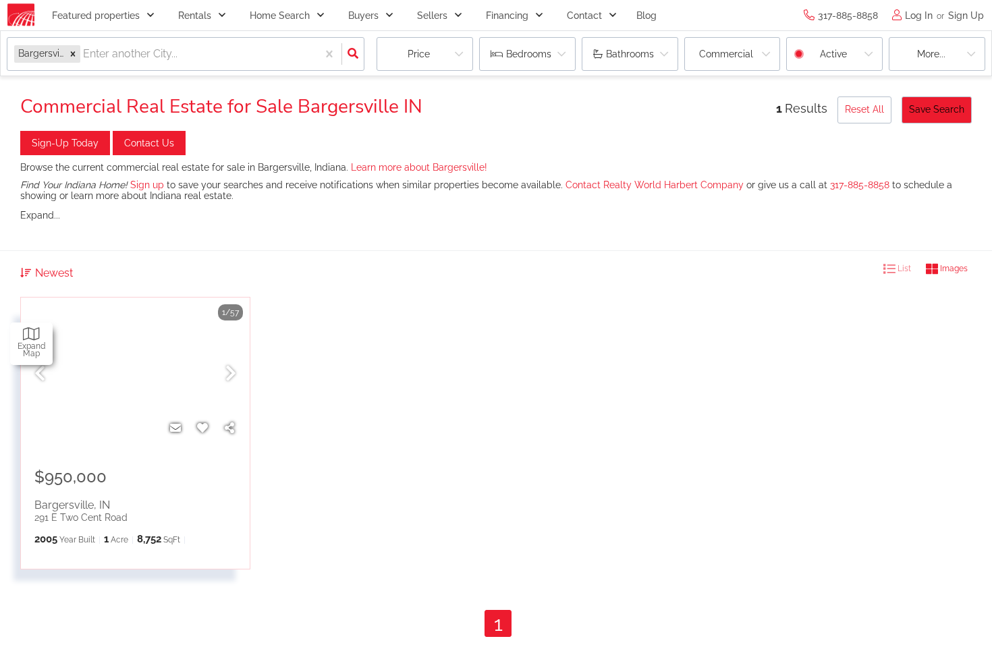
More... (931, 54)
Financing (507, 15)
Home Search (280, 15)
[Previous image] (40, 374)
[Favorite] (202, 428)
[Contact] (175, 428)
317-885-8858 (859, 184)
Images (953, 269)
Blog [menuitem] (646, 15)
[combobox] (84, 54)
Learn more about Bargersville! (419, 167)
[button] (72, 53)
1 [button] (498, 623)
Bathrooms (630, 54)
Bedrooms (528, 54)
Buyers (363, 15)
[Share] (229, 428)
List (903, 269)
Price (419, 54)
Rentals (194, 15)
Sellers (432, 15)
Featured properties (96, 15)
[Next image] (231, 374)
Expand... (40, 215)
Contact (584, 15)
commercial (726, 54)
